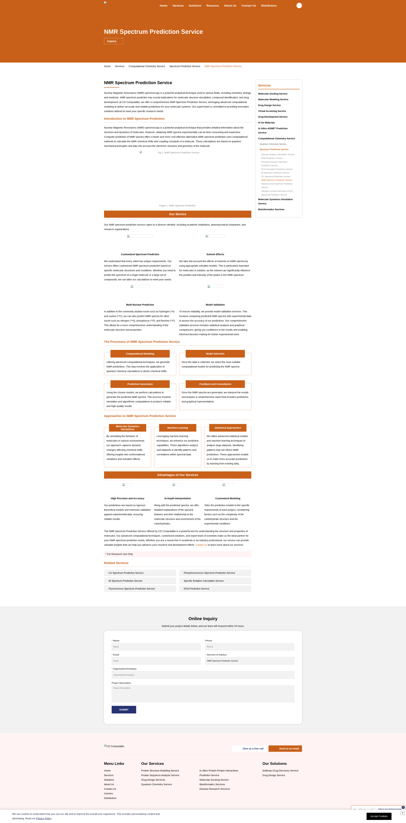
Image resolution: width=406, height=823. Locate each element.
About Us (230, 5)
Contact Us (248, 5)
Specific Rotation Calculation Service (278, 154)
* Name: (116, 640)
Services (178, 5)
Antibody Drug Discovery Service (280, 770)
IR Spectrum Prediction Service (275, 173)
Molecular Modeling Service (273, 99)
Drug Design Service (269, 105)
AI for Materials (266, 122)
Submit (124, 709)
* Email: (115, 654)
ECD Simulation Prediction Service (277, 169)
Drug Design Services (153, 779)
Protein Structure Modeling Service (160, 770)
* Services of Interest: (216, 654)
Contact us (201, 544)
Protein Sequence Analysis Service (160, 775)
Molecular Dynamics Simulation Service (275, 201)
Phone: (209, 640)
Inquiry (112, 41)
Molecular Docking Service (272, 93)
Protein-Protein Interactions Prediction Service (219, 773)
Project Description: (121, 683)
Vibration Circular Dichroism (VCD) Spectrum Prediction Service (277, 193)
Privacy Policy (43, 818)
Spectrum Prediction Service (184, 66)
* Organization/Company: (124, 669)
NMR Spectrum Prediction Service (276, 180)
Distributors (269, 5)
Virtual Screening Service (272, 111)
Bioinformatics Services (271, 209)
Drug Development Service (272, 116)
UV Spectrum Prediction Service (275, 176)
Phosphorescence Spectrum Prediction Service (274, 164)
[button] (299, 5)
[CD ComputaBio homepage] (124, 5)
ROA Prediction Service (272, 158)
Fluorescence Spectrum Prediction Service (277, 186)
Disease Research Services (215, 789)
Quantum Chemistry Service (273, 144)
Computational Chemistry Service (147, 66)
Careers (108, 793)
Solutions (109, 779)
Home (163, 5)
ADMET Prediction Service (273, 130)
